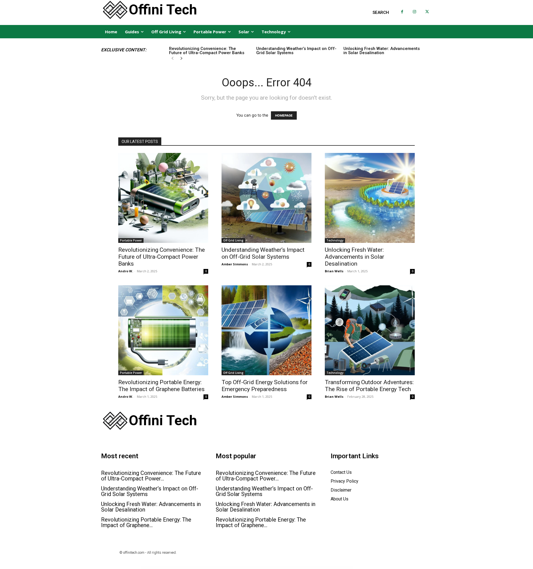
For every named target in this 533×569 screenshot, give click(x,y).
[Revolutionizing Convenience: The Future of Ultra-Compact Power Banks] (163, 198)
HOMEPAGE (284, 115)
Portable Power (131, 240)
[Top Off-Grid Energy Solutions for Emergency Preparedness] (266, 330)
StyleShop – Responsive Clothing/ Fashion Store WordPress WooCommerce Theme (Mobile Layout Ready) (288, 567)
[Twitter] (427, 12)
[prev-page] (172, 58)
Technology (334, 240)
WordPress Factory (194, 567)
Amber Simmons (235, 264)
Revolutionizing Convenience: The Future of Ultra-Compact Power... (151, 476)
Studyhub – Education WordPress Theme (234, 567)
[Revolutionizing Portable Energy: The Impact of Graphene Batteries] (163, 330)
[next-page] (181, 58)
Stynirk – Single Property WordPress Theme (326, 567)
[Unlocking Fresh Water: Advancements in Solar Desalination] (370, 198)
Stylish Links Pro (304, 567)
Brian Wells (334, 271)
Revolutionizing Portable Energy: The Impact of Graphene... (146, 522)
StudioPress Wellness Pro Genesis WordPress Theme (205, 567)
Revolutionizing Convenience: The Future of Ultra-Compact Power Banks (206, 50)
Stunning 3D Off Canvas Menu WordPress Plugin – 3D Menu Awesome (249, 567)
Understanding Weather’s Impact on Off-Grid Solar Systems (296, 50)
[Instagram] (414, 12)
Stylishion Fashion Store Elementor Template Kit (314, 567)
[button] (381, 12)
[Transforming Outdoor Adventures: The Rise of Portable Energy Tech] (370, 330)
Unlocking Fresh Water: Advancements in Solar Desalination (381, 50)
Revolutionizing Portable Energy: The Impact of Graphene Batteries (161, 385)
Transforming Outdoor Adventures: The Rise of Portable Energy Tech (369, 385)
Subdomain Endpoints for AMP (337, 567)
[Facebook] (402, 12)
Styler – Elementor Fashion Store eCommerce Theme (266, 567)
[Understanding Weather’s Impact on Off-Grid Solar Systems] (266, 198)
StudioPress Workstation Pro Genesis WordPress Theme (220, 567)
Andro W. (125, 271)
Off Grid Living (233, 240)
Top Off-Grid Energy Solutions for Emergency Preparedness (265, 385)
